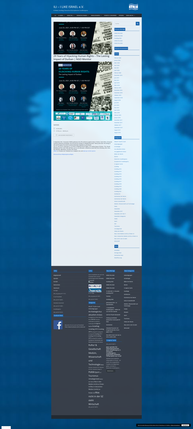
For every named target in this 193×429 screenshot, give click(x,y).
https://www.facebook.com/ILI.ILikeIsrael (75, 327)
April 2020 (116, 70)
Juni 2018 (116, 105)
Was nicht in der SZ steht (120, 238)
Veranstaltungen (82, 15)
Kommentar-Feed (118, 255)
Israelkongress (95, 15)
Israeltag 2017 (117, 181)
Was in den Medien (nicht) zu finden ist (124, 233)
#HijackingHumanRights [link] (67, 154)
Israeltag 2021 (117, 191)
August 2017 (117, 130)
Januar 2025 (117, 60)
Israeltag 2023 (117, 38)
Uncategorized (118, 228)
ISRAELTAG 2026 (118, 36)
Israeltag (70, 15)
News (115, 206)
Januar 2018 (117, 117)
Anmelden (117, 250)
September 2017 (118, 127)
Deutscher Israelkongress (120, 159)
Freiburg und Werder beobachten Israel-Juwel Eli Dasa (113, 319)
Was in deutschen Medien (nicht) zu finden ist (126, 236)
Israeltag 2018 (117, 184)
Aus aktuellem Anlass (119, 149)
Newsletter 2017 (118, 211)
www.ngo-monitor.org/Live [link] (89, 151)
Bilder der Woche (118, 154)
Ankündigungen (118, 144)
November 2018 (118, 92)
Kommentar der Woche (120, 196)
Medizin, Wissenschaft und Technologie (124, 204)
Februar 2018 (117, 115)
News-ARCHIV (129, 15)
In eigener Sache (118, 164)
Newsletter (117, 209)
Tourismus (117, 226)
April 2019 (116, 82)
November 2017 (118, 122)
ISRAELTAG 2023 (118, 40)
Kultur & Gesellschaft (119, 201)
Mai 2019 (116, 80)
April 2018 (116, 110)
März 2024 (117, 63)
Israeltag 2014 (117, 174)
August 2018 (117, 100)
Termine (108, 296)
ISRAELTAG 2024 (118, 43)
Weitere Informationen (175, 425)
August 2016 (117, 132)
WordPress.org (118, 257)
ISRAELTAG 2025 (118, 33)
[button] (64, 15)
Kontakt (56, 281)
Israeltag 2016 (117, 179)
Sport (115, 221)
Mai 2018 (116, 107)
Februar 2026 (117, 58)
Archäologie (117, 146)
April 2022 (116, 65)
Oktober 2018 (117, 95)
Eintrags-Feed (117, 252)
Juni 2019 (116, 78)
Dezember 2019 (118, 75)
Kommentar (109, 325)
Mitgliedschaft (57, 275)
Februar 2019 (117, 87)
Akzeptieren (185, 425)
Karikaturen (117, 194)
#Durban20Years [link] (58, 154)
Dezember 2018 (118, 90)
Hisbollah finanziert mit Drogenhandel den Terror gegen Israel (112, 330)
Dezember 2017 (118, 120)
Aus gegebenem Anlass (120, 151)
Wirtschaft (117, 241)
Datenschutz (57, 285)
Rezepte (126, 312)
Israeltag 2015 (117, 176)
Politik (115, 218)
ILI (55, 15)
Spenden (121, 15)
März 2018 (117, 112)
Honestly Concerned (110, 15)
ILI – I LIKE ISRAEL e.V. (69, 7)
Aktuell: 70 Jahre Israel (120, 141)
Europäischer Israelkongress (121, 161)
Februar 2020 (117, 73)
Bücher (116, 156)
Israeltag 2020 (117, 189)
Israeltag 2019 (117, 186)
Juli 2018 (116, 102)
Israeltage (126, 291)
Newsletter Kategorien (120, 216)
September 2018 (118, 97)
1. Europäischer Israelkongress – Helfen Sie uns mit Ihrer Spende (113, 309)
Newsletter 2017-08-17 (120, 213)
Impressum (56, 288)
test (115, 223)
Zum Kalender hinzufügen (65, 135)
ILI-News (60, 15)
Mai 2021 (116, 68)
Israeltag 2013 (117, 171)
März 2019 (117, 85)
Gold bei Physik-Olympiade (113, 314)
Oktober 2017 (117, 125)
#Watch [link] (55, 151)
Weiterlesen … (110, 371)
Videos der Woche (118, 231)
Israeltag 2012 (117, 169)
